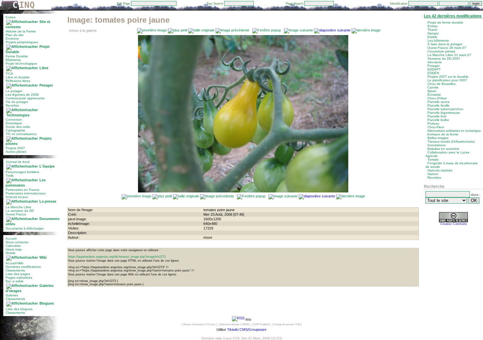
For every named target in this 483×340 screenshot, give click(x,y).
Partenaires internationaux (26, 193)
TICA (9, 73)
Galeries (12, 295)
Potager (46, 85)
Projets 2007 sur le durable (448, 76)
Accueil (11, 238)
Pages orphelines (19, 277)
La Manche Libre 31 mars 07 (449, 55)
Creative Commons (453, 224)
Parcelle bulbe (438, 120)
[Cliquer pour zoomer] (243, 191)
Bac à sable (15, 281)
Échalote (434, 94)
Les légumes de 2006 (22, 94)
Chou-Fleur (435, 127)
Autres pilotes (16, 151)
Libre (43, 68)
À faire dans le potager (444, 44)
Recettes (12, 105)
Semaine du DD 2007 (443, 58)
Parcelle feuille (438, 105)
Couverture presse (441, 51)
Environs (12, 38)
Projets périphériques (22, 42)
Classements (15, 270)
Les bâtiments (438, 40)
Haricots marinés (439, 170)
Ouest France (16, 214)
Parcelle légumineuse (443, 112)
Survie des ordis (18, 127)
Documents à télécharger (25, 228)
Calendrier (13, 246)
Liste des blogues (19, 309)
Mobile (10, 253)
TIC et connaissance (21, 134)
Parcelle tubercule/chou (445, 109)
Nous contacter (17, 242)
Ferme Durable (17, 56)
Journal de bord (18, 162)
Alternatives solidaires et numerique (454, 130)
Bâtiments (13, 60)
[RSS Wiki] (238, 319)
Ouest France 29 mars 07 (446, 48)
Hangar (433, 33)
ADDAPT (434, 69)
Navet (431, 91)
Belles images (437, 138)
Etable (432, 37)
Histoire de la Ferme (21, 31)
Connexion (14, 119)
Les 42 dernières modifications (453, 16)
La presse (47, 201)
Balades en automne (443, 148)
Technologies (18, 115)
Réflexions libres (18, 81)
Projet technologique (21, 63)
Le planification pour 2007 (447, 80)
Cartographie (15, 130)
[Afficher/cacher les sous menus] (22, 22)
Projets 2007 (15, 148)
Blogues (46, 303)
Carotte (433, 87)
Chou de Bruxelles (441, 84)
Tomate (433, 159)
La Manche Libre (18, 207)
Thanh (432, 29)
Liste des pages (18, 274)
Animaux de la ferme (442, 134)
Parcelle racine (438, 102)
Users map (14, 249)
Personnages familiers (22, 172)
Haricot (432, 174)
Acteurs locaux (17, 197)
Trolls (9, 175)
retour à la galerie (83, 30)
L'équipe (47, 166)
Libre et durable (18, 77)
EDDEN (433, 73)
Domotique (14, 123)
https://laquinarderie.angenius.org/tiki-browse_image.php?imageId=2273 (117, 256)
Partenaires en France (22, 189)
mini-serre (434, 62)
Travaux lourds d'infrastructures (451, 141)
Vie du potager (17, 102)
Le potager (14, 91)
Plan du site (15, 35)
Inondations (436, 145)
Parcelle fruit (436, 116)
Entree (11, 17)
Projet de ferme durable (445, 22)
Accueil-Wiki (14, 263)
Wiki (43, 257)
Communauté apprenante (25, 98)
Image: (118, 19)
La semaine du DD (20, 210)
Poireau (433, 123)
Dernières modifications (23, 267)
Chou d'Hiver (437, 98)
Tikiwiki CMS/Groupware (246, 329)
